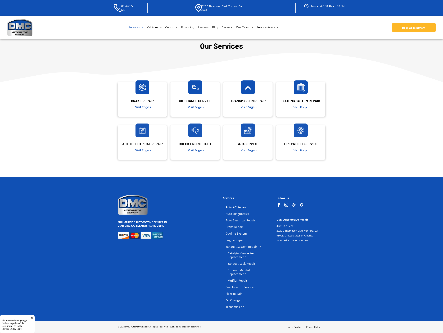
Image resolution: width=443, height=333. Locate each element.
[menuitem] (136, 27)
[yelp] (294, 205)
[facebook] (279, 205)
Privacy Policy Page (11, 328)
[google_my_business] (302, 205)
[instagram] (286, 205)
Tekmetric (196, 326)
